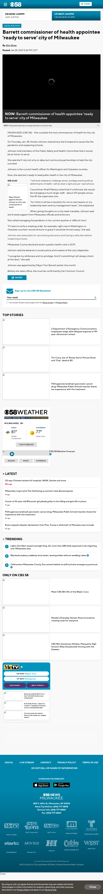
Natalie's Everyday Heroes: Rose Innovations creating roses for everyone (73, 619)
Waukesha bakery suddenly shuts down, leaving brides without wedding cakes (48, 555)
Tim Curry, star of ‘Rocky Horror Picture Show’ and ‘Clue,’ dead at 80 (73, 359)
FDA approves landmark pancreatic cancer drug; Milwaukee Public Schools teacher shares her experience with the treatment (74, 386)
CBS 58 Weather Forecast (62, 451)
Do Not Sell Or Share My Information (54, 768)
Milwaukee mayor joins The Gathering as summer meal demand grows (39, 491)
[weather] (8, 433)
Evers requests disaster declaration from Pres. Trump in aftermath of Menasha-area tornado (49, 525)
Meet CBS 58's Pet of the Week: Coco (70, 592)
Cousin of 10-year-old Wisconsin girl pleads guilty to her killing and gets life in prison (45, 501)
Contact (45, 762)
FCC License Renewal (40, 864)
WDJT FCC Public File (26, 864)
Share (87, 4)
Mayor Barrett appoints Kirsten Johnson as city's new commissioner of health (17, 202)
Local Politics (12, 26)
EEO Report (51, 864)
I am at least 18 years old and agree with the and (38, 303)
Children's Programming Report (66, 864)
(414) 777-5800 (58, 809)
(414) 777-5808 (60, 806)
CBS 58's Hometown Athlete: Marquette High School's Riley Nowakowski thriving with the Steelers (73, 647)
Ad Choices (80, 864)
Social (9, 762)
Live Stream (27, 762)
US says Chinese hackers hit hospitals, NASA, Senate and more (35, 480)
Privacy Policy (61, 303)
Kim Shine (11, 45)
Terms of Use (47, 303)
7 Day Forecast (26, 445)
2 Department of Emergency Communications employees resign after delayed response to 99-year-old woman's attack (74, 331)
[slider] (36, 107)
